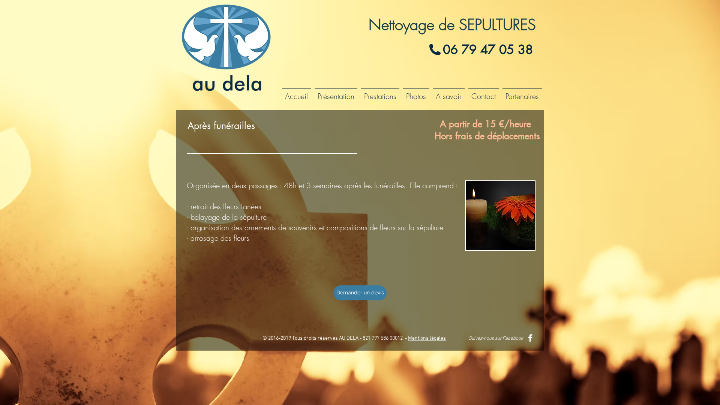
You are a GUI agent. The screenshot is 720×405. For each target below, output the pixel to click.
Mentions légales (427, 338)
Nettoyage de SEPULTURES (452, 24)
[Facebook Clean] (530, 338)
